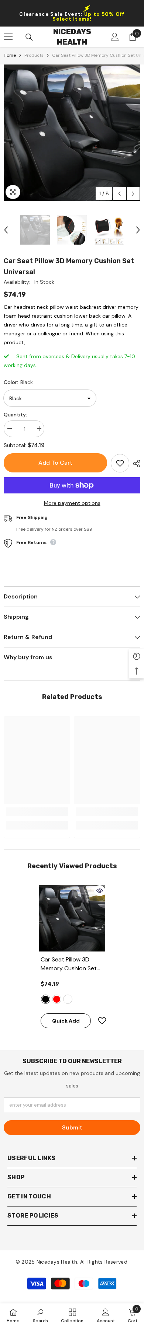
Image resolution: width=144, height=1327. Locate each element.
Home (10, 55)
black (45, 999)
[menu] (8, 36)
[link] (37, 811)
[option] (72, 132)
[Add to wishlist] (120, 463)
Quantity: (15, 414)
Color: (18, 382)
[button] (119, 193)
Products (34, 55)
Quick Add (66, 1020)
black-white (67, 999)
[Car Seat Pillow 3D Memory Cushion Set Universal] (72, 918)
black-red (56, 999)
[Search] (29, 37)
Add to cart (55, 463)
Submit (72, 1127)
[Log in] (115, 37)
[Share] (134, 463)
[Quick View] (99, 890)
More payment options (72, 503)
